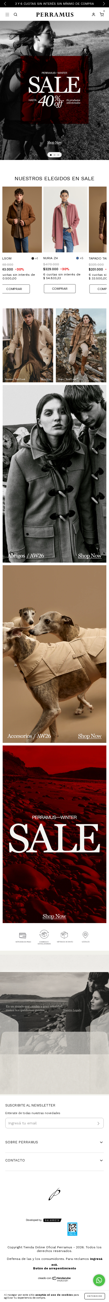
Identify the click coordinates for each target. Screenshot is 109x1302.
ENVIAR (55, 86)
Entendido (94, 1296)
